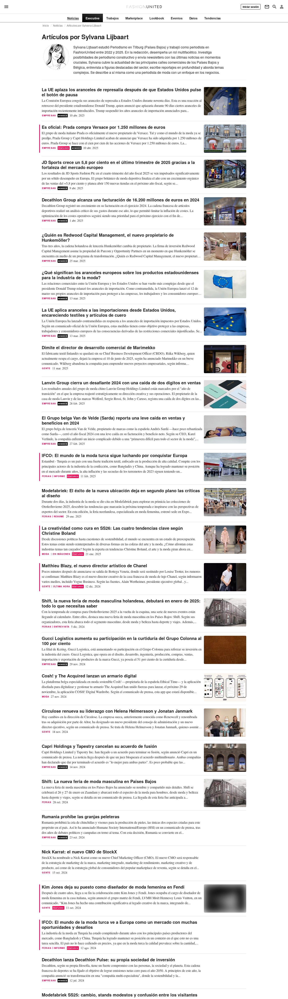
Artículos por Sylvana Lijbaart (84, 25)
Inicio (46, 25)
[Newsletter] (267, 6)
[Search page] (274, 6)
